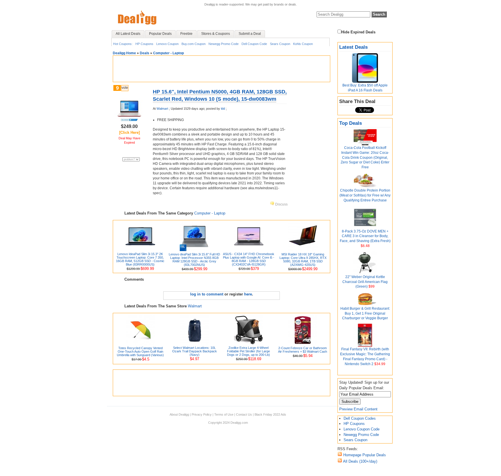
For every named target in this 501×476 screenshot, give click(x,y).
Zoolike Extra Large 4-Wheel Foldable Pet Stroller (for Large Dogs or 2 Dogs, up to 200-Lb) (248, 351)
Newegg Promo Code (223, 44)
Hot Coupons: (122, 44)
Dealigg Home (124, 53)
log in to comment (206, 294)
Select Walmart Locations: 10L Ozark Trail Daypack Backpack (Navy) (194, 351)
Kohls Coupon (303, 44)
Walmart (162, 108)
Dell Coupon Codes (360, 418)
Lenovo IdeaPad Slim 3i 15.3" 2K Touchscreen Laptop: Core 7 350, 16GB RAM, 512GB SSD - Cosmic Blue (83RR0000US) (140, 259)
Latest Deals (353, 47)
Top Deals (350, 123)
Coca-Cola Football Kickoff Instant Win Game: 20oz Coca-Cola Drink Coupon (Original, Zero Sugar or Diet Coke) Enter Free (365, 157)
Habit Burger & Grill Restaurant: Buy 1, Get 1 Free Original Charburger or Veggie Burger (365, 313)
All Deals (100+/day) (359, 461)
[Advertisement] (221, 69)
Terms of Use (223, 414)
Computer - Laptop (168, 53)
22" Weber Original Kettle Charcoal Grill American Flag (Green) (365, 282)
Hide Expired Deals (358, 32)
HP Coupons (144, 44)
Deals (144, 53)
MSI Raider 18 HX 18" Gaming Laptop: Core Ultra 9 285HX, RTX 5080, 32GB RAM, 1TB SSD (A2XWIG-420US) (302, 259)
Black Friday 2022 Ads (270, 414)
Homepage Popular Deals (364, 455)
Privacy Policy (202, 414)
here (248, 294)
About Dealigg (179, 414)
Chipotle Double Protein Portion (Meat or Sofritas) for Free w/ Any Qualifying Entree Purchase (365, 195)
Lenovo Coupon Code (362, 429)
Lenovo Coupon (167, 44)
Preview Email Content (358, 409)
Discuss (281, 204)
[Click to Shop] (129, 122)
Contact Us (244, 414)
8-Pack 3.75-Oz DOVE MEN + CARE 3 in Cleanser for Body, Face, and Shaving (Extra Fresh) (365, 236)
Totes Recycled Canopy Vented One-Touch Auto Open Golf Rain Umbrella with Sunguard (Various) (140, 351)
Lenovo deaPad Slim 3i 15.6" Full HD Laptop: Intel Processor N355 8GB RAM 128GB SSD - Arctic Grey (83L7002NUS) (194, 259)
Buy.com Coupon (193, 44)
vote (124, 88)
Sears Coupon (280, 44)
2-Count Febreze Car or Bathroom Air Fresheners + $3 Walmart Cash (302, 349)
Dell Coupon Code (254, 44)
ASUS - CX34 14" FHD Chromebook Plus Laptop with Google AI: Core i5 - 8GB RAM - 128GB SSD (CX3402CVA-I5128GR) (248, 259)
